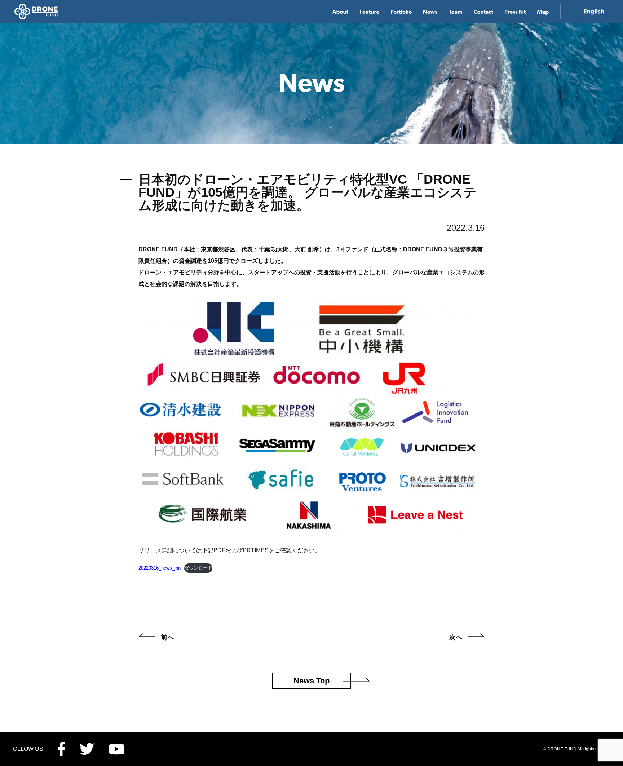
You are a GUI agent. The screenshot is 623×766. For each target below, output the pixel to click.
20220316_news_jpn (159, 568)
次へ (455, 637)
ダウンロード (198, 568)
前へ (167, 637)
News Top (311, 680)
